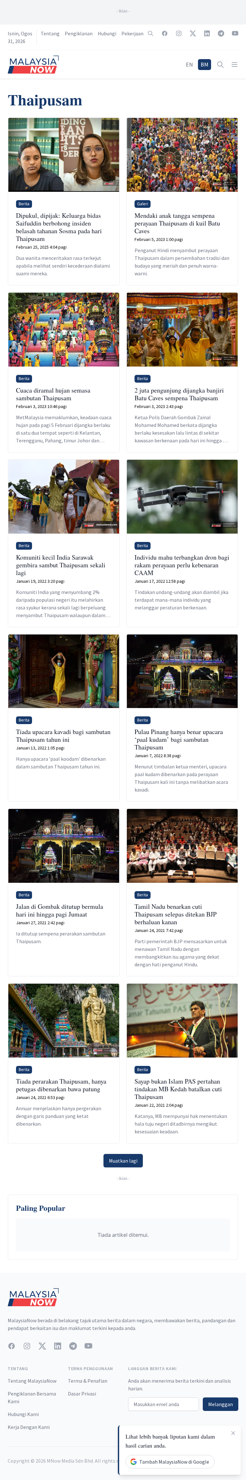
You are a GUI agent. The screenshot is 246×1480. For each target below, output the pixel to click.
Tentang (50, 33)
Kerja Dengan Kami (29, 1427)
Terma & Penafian (87, 1381)
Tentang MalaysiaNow (32, 1381)
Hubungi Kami (23, 1414)
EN (189, 64)
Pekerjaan (132, 33)
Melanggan (220, 1404)
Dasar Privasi (82, 1393)
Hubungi (107, 33)
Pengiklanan (79, 33)
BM (205, 64)
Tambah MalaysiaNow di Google (174, 1461)
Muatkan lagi (123, 1160)
